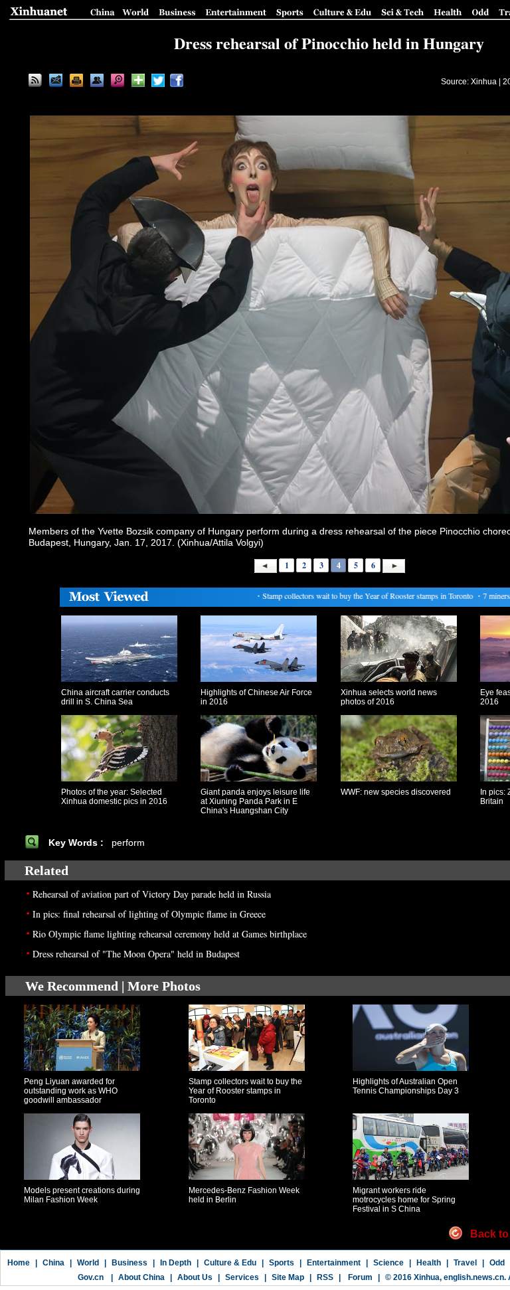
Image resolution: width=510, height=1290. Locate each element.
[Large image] (117, 80)
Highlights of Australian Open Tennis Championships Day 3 (406, 1086)
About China (141, 1277)
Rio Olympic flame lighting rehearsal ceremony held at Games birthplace (170, 933)
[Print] (76, 80)
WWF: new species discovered (396, 792)
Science (388, 1262)
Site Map (288, 1277)
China (53, 1262)
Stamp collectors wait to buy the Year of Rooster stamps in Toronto (245, 1091)
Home (18, 1262)
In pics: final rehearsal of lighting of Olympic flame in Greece (149, 914)
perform (129, 842)
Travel (465, 1262)
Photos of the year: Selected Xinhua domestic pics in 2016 (114, 796)
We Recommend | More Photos (113, 986)
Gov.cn (91, 1277)
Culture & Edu (230, 1262)
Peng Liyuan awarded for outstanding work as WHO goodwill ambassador (71, 1091)
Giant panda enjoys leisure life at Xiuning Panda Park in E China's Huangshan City (255, 801)
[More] (138, 80)
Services (242, 1277)
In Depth (175, 1262)
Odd (497, 1262)
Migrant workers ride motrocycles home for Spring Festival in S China (404, 1200)
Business (129, 1262)
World (88, 1262)
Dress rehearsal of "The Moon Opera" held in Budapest (136, 953)
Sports (281, 1262)
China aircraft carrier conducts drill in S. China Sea (115, 697)
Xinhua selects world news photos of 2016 (389, 697)
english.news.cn (474, 1277)
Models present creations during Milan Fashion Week (82, 1195)
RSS (325, 1277)
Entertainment (334, 1262)
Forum (359, 1277)
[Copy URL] (97, 80)
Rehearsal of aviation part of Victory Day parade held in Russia (152, 894)
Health (428, 1262)
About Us (194, 1277)
